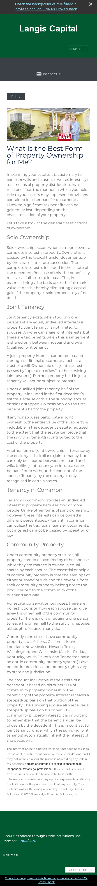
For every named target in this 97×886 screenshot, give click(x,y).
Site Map (10, 855)
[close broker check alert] (90, 4)
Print (15, 96)
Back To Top (78, 869)
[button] (77, 49)
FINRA (23, 841)
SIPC (32, 841)
